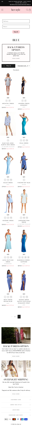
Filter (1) (8, 66)
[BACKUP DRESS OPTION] (16, 335)
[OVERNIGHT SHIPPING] (16, 368)
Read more (16, 356)
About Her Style (16, 404)
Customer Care (16, 399)
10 (26, 140)
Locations (16, 410)
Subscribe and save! (16, 415)
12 (26, 218)
